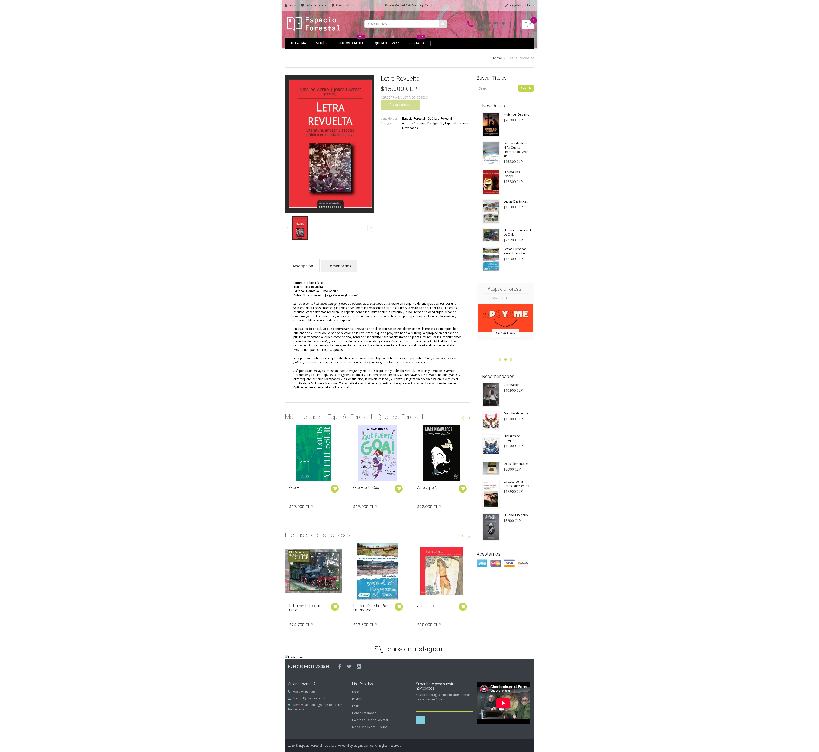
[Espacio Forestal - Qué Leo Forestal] (313, 23)
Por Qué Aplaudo (431, 487)
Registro (357, 699)
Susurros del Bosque (512, 438)
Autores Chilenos (413, 123)
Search (526, 88)
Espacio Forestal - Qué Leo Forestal (427, 118)
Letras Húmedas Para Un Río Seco (371, 607)
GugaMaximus (363, 745)
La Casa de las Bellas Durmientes (516, 484)
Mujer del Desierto (516, 114)
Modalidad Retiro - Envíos (369, 727)
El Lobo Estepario (516, 515)
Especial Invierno (456, 123)
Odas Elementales (516, 464)
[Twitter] (349, 666)
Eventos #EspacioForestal (370, 720)
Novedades (410, 128)
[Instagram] (359, 666)
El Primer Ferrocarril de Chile (308, 607)
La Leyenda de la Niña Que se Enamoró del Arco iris (516, 149)
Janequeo (425, 605)
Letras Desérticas (516, 201)
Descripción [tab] (302, 265)
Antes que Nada (366, 487)
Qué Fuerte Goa (302, 487)
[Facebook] (340, 666)
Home (496, 58)
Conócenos (505, 333)
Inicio (355, 692)
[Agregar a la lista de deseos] (288, 430)
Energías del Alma (516, 413)
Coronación (512, 385)
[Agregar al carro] (335, 489)
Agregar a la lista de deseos (404, 97)
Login (356, 706)
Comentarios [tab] (339, 265)
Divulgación (435, 123)
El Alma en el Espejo (512, 174)
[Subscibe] (420, 720)
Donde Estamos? (364, 713)
